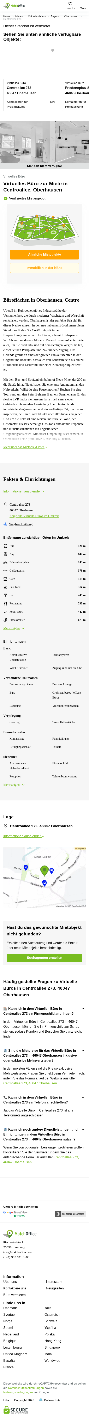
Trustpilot (9, 1188)
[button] (54, 50)
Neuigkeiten (55, 1288)
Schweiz (50, 1321)
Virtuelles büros (37, 16)
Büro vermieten (14, 1295)
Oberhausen (71, 16)
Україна (50, 1327)
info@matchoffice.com (17, 1252)
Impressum (54, 1281)
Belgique (10, 1341)
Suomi (8, 1327)
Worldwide (52, 1360)
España (9, 1360)
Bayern (55, 16)
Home (6, 16)
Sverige (9, 1314)
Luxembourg (12, 1347)
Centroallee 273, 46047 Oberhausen (30, 1083)
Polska (49, 1334)
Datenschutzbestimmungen (26, 1387)
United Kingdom (15, 1354)
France (8, 1367)
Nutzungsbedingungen (18, 1392)
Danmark (10, 1308)
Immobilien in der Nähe (44, 268)
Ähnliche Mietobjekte (44, 254)
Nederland (11, 1334)
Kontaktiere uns (14, 1288)
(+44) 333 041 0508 (16, 1257)
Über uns (10, 1281)
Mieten (19, 16)
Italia (48, 1308)
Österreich (52, 1314)
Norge (7, 1321)
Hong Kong (52, 1341)
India (48, 1354)
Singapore (52, 1347)
